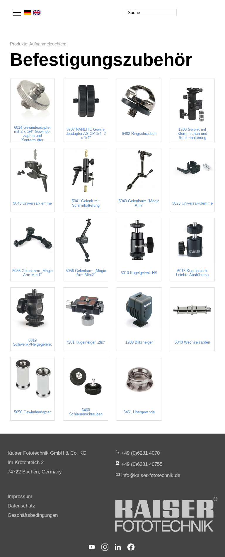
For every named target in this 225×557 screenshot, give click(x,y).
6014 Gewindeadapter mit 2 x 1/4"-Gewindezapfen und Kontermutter (32, 133)
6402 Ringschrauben (139, 134)
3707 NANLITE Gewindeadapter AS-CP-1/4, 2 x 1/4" (86, 134)
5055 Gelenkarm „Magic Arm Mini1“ (32, 273)
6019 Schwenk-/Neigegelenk (32, 342)
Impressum (20, 496)
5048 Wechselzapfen (192, 342)
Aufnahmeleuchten (47, 43)
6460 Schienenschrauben (86, 412)
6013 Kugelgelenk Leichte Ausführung (192, 273)
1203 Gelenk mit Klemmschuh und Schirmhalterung (192, 134)
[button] (17, 12)
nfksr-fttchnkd (150, 475)
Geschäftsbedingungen (33, 515)
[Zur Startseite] (189, 9)
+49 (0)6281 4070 (140, 453)
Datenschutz (21, 506)
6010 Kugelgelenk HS (139, 273)
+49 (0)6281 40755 (141, 464)
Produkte (18, 43)
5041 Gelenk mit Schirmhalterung (86, 203)
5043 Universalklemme (32, 203)
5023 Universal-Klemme (192, 203)
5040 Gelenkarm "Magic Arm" (139, 203)
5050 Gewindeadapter (32, 412)
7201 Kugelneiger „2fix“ (85, 342)
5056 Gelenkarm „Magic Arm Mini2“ (86, 273)
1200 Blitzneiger (139, 342)
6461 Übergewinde (139, 412)
